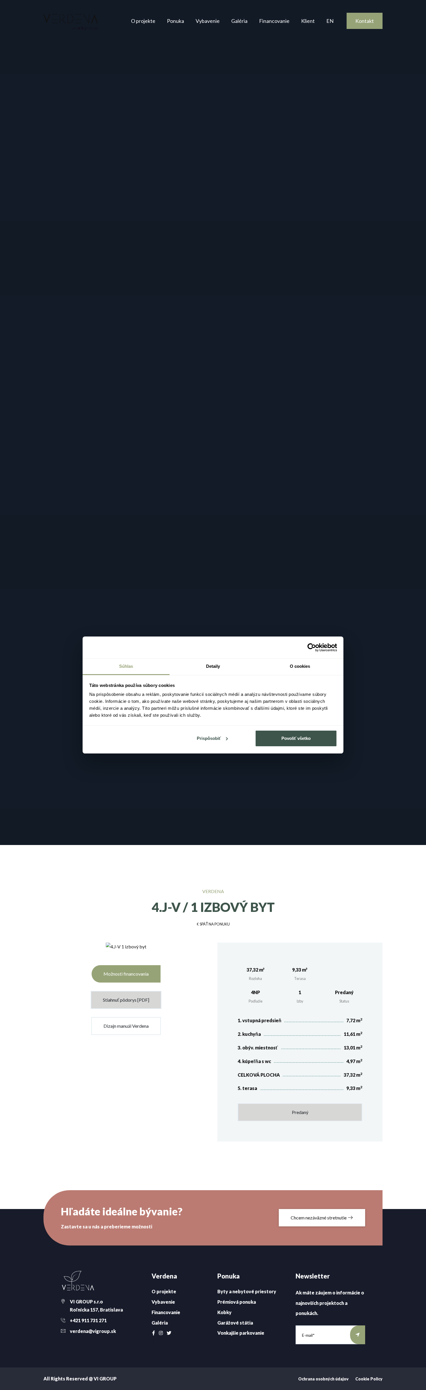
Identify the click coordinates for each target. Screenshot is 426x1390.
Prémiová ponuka (236, 1302)
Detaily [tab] (213, 666)
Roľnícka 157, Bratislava (96, 1309)
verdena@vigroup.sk (93, 1331)
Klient (308, 21)
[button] (213, 923)
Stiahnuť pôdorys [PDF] (126, 1000)
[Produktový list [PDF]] (126, 949)
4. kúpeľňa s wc (254, 1061)
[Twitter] (169, 1333)
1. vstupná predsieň (259, 1020)
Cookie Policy (369, 1378)
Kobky (224, 1312)
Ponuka (175, 21)
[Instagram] (160, 1333)
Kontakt (364, 21)
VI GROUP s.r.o (86, 1301)
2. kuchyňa (249, 1034)
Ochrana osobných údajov (323, 1378)
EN (330, 21)
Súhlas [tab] (126, 666)
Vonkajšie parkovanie (240, 1333)
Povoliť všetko (296, 738)
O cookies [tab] (300, 666)
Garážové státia (235, 1322)
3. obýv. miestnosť (258, 1047)
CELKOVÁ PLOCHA (259, 1075)
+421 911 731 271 (88, 1320)
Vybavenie (208, 21)
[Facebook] (154, 1333)
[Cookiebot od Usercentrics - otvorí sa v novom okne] (311, 647)
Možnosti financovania (126, 973)
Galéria (239, 21)
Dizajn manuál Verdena (126, 1026)
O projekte (143, 21)
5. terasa (247, 1088)
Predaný (300, 1112)
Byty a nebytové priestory (246, 1291)
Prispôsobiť (209, 738)
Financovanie (274, 21)
